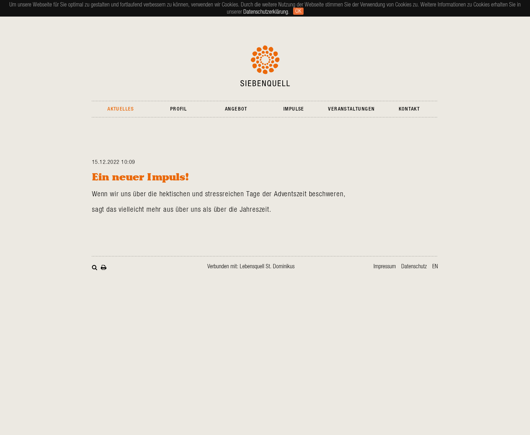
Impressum (385, 266)
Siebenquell (265, 65)
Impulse (293, 109)
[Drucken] (103, 266)
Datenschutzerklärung (265, 12)
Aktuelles (120, 109)
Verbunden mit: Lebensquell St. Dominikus (251, 266)
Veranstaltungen (351, 109)
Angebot (236, 109)
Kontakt (409, 109)
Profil (178, 109)
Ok (298, 11)
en (435, 266)
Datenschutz (414, 266)
